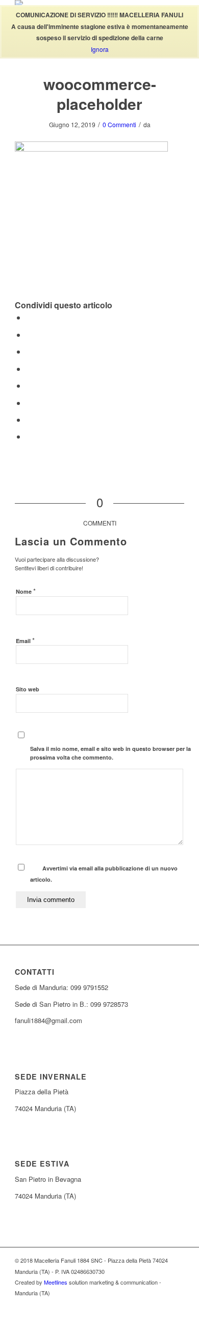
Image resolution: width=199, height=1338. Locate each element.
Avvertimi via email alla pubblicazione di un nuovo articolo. (104, 873)
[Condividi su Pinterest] (29, 351)
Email (25, 640)
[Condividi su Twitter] (29, 334)
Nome (26, 591)
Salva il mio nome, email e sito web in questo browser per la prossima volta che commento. (110, 753)
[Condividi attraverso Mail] (29, 436)
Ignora (100, 49)
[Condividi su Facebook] (29, 317)
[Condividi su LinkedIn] (29, 368)
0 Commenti (119, 124)
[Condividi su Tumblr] (29, 385)
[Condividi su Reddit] (29, 419)
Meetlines (55, 1282)
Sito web (27, 689)
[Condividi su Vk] (29, 402)
